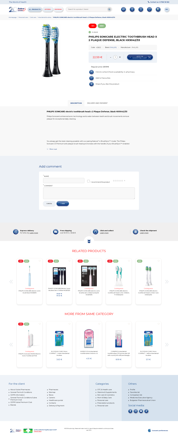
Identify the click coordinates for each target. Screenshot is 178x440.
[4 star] (120, 181)
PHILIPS (113, 47)
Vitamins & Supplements (107, 392)
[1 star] (114, 181)
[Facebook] (130, 411)
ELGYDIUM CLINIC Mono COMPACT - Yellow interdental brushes (148, 353)
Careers (52, 398)
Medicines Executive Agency (141, 398)
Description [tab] (76, 103)
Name (46, 176)
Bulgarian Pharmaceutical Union (143, 400)
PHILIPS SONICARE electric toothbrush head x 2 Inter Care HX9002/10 (148, 293)
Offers (48, 9)
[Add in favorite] (40, 261)
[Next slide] (167, 281)
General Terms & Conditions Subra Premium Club (23, 399)
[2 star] (116, 181)
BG (167, 9)
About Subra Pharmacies (20, 390)
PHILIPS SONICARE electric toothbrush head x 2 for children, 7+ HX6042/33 (118, 293)
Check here (37, 431)
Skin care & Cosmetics (105, 395)
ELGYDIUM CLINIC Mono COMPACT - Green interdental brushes (59, 353)
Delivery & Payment (56, 406)
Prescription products (105, 403)
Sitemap (52, 392)
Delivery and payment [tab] (97, 103)
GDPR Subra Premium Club (21, 402)
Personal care (23, 17)
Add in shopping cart (140, 57)
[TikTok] (146, 411)
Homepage (13, 17)
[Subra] (17, 9)
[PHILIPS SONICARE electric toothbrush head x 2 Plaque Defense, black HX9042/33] (51, 50)
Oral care (33, 17)
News (51, 395)
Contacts (52, 403)
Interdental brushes (44, 17)
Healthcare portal (56, 400)
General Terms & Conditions (21, 392)
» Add (63, 203)
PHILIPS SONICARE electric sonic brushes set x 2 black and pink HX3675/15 (89, 293)
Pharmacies (53, 390)
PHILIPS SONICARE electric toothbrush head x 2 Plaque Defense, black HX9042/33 (84, 17)
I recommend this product (100, 182)
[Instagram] (136, 411)
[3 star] (118, 181)
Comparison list (136, 395)
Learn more (34, 233)
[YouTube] (141, 411)
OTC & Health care (104, 390)
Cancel (49, 203)
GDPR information (17, 395)
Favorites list (135, 392)
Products (36, 9)
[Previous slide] (11, 281)
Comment (48, 186)
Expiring (58, 9)
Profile (132, 390)
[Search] (109, 9)
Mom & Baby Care (104, 398)
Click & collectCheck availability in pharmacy (115, 72)
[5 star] (122, 181)
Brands (13, 405)
